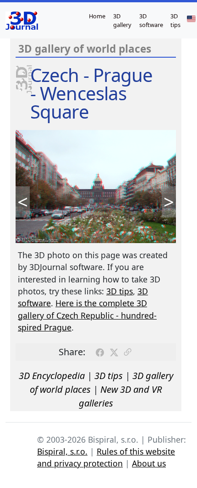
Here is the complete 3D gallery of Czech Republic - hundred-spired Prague (87, 315)
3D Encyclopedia (52, 375)
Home (97, 16)
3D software (151, 20)
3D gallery (122, 20)
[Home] (21, 20)
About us (149, 463)
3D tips (175, 20)
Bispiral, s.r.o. (62, 451)
